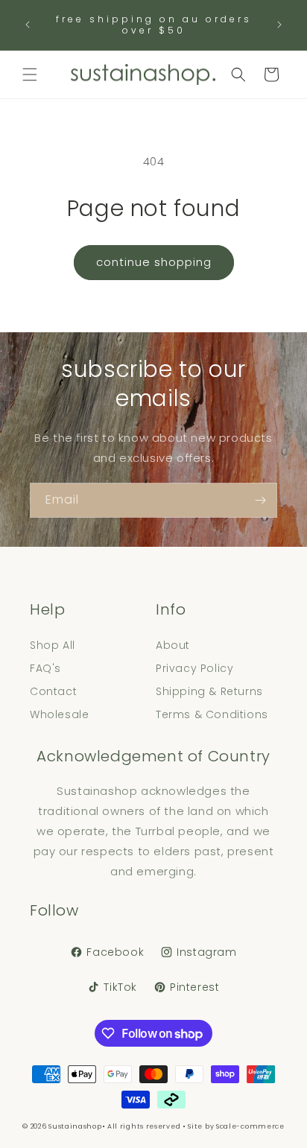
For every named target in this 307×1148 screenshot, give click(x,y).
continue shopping (154, 262)
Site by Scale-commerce (236, 1126)
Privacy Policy (194, 668)
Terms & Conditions (212, 714)
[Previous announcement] (27, 24)
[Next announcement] (279, 24)
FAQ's (45, 668)
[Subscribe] (260, 500)
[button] (29, 74)
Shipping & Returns (209, 691)
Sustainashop (74, 1126)
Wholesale (59, 714)
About (173, 645)
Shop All (52, 645)
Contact (53, 691)
